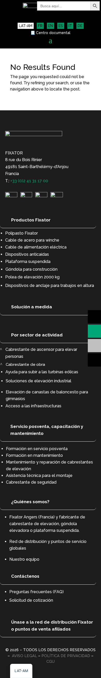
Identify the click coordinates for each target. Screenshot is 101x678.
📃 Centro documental (50, 33)
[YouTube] (41, 195)
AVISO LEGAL (24, 656)
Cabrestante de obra (25, 364)
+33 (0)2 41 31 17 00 (29, 180)
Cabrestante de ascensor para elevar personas (41, 353)
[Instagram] (26, 195)
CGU (50, 661)
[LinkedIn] (11, 195)
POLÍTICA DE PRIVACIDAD (65, 656)
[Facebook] (57, 195)
